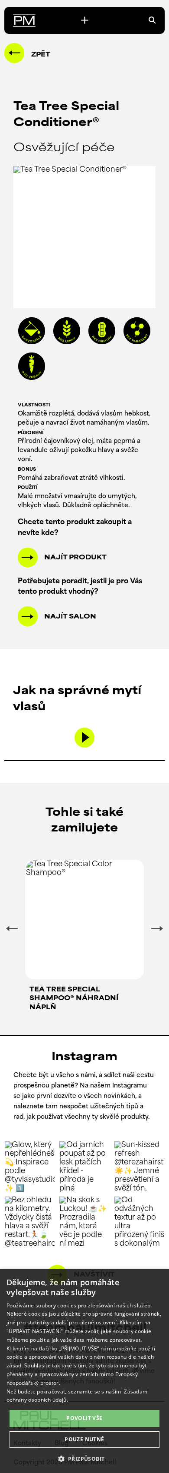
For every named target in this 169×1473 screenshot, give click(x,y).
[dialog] (84, 1371)
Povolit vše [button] (84, 1418)
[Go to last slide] (11, 928)
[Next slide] (157, 928)
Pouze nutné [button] (84, 1439)
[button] (85, 1458)
